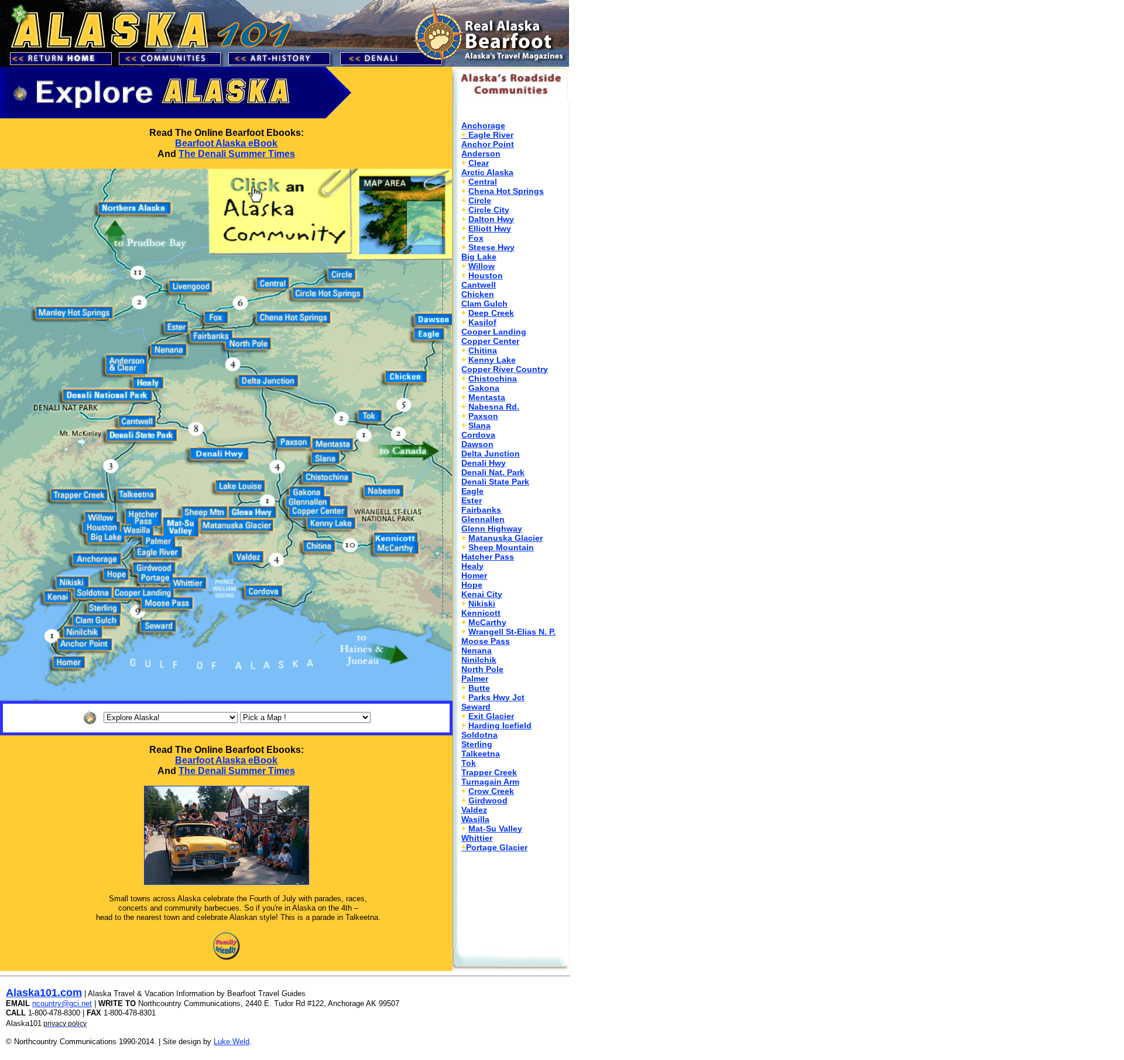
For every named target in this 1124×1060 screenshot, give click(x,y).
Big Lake (478, 256)
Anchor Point (487, 144)
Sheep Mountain (501, 547)
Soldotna (479, 734)
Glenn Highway (491, 528)
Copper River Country (504, 369)
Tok (468, 763)
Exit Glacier (491, 716)
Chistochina (492, 378)
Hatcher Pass (487, 556)
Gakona (483, 388)
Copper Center (490, 341)
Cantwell (478, 284)
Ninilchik (478, 659)
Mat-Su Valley (495, 828)
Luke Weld (231, 1041)
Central (482, 181)
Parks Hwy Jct (496, 697)
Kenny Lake (492, 359)
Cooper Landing (493, 331)
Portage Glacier (494, 847)
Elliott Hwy (489, 228)
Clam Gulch (484, 303)
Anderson (481, 153)
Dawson (477, 444)
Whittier (476, 838)
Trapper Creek (489, 772)
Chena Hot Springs (506, 191)
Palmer (474, 678)
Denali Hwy (483, 463)
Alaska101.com (44, 992)
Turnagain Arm (490, 781)
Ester (471, 500)
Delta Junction (490, 453)
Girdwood (488, 800)
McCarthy (487, 622)
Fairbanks (481, 509)
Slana (479, 425)
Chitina (482, 350)
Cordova (478, 434)
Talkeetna (480, 753)
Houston (485, 275)
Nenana (476, 650)
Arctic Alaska (487, 172)
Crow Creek (491, 791)
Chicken (477, 294)
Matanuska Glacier (505, 538)
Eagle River (490, 134)
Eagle (472, 491)
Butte (479, 688)
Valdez (474, 809)
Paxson (483, 416)
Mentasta (486, 397)
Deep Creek (491, 313)
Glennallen (483, 519)
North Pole (482, 669)
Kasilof (482, 322)
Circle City (488, 209)
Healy (472, 566)
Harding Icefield (500, 725)
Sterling (476, 744)
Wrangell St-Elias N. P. (512, 631)
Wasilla (475, 819)
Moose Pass (485, 641)
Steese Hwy (491, 247)
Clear (478, 163)
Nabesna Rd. (493, 406)
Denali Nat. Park (493, 472)
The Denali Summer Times (237, 154)
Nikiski (481, 603)
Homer (474, 575)
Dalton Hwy (491, 219)
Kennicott (481, 613)
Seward (476, 706)
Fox (476, 238)
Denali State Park (495, 481)
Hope (471, 584)
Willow (481, 266)
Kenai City (481, 594)
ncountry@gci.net (62, 1003)
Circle (479, 200)
